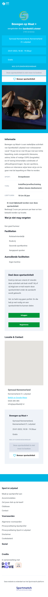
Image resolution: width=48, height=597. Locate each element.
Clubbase (6, 506)
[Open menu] (44, 3)
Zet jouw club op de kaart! (12, 502)
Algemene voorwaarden (12, 521)
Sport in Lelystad (10, 488)
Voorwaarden (8, 516)
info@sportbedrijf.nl (16, 404)
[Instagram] (6, 549)
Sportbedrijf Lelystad (31, 28)
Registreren (24, 324)
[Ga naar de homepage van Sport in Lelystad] (5, 3)
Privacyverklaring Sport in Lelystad (16, 530)
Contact (5, 510)
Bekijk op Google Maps (17, 397)
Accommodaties (8, 498)
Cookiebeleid (7, 538)
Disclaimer (6, 534)
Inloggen (24, 315)
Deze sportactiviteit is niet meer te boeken (24, 72)
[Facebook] (3, 549)
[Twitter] (10, 549)
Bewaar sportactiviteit (26, 79)
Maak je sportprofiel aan (12, 494)
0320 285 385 (13, 401)
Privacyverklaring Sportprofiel (14, 526)
